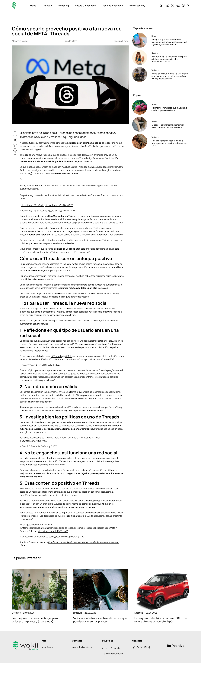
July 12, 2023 (68, 210)
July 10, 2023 (54, 364)
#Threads (56, 356)
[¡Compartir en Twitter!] (15, 140)
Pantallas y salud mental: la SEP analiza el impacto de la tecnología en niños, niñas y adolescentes (170, 76)
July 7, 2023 (52, 446)
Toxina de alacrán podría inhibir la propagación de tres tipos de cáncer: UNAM (169, 143)
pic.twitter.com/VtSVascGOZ (99, 359)
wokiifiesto (47, 646)
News (33, 5)
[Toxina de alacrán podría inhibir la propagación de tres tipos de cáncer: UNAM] (140, 141)
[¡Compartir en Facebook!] (15, 133)
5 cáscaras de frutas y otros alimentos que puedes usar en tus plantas (100, 619)
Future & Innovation (85, 5)
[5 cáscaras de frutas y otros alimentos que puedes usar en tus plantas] (100, 589)
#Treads (95, 437)
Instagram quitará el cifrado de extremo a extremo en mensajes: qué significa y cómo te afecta (169, 42)
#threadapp (84, 437)
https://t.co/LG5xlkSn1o (32, 205)
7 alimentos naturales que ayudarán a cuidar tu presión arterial (169, 109)
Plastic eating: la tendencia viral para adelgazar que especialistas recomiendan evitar (169, 59)
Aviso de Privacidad (111, 648)
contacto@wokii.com (82, 646)
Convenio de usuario (112, 653)
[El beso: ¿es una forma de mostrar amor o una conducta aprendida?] (140, 124)
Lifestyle (47, 5)
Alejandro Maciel (20, 40)
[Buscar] (188, 5)
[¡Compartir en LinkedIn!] (15, 146)
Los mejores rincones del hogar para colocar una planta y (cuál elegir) (35, 619)
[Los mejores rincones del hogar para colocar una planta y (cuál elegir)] (39, 589)
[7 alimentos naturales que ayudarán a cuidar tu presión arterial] (140, 107)
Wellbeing (63, 5)
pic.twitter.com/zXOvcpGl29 (59, 205)
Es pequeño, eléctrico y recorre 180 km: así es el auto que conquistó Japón (161, 619)
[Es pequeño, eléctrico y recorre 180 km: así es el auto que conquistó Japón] (161, 589)
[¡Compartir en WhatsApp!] (15, 152)
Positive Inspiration (113, 5)
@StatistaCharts (77, 359)
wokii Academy (137, 5)
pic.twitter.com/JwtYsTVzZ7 (33, 440)
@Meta (68, 356)
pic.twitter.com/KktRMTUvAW (53, 531)
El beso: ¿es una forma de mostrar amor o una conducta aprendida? (168, 126)
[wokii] (14, 5)
